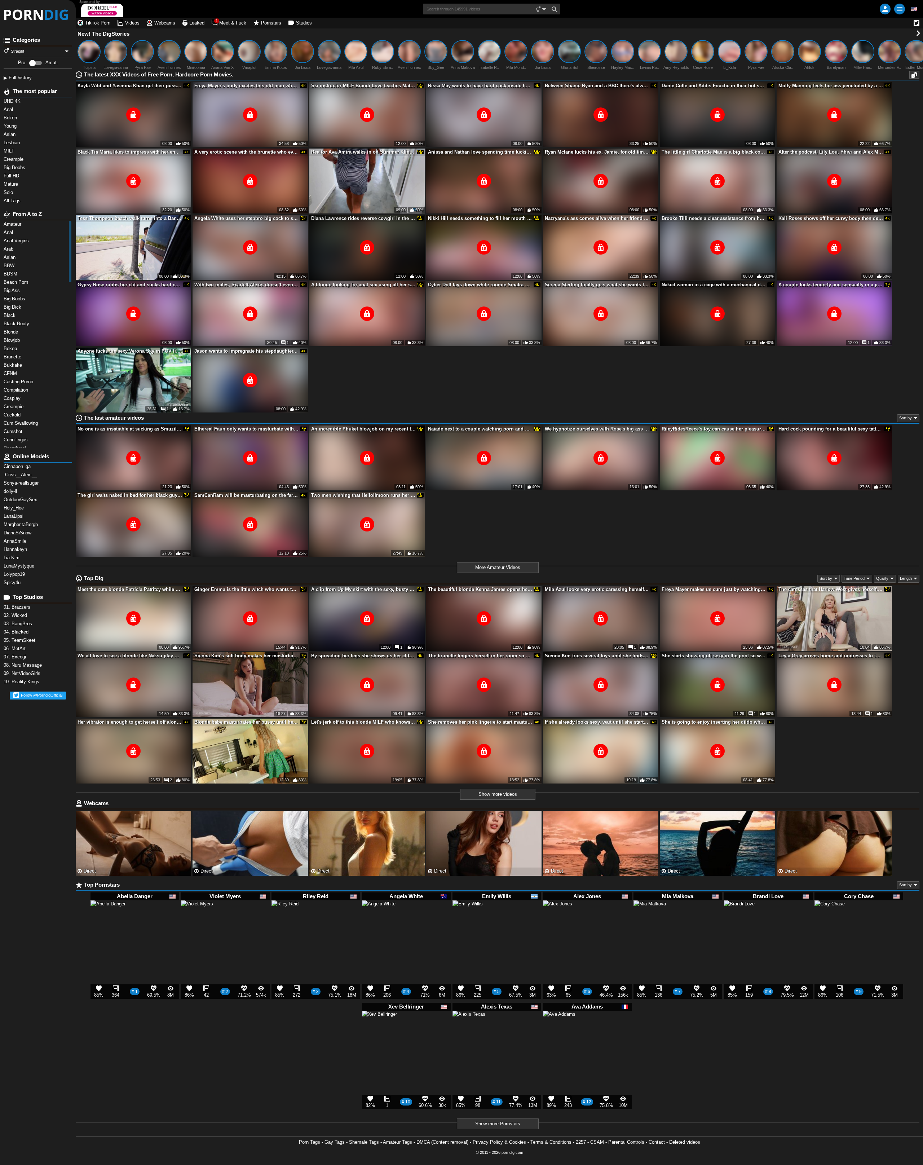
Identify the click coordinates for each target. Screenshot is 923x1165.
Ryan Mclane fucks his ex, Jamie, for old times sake (597, 152)
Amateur (13, 224)
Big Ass (12, 290)
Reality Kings (22, 681)
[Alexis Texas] (468, 1030)
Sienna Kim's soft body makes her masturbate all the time (246, 655)
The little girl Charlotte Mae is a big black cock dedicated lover (714, 152)
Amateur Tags (397, 1142)
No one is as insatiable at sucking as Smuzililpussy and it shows (130, 429)
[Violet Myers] (197, 919)
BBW (10, 265)
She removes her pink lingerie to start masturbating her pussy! (480, 722)
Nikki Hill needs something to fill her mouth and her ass (480, 218)
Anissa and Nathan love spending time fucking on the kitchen (480, 152)
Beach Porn (17, 282)
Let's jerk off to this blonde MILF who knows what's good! (363, 722)
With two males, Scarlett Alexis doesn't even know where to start (246, 284)
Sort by (905, 418)
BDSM (11, 274)
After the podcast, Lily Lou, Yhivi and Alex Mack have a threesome (830, 152)
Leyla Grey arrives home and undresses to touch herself (830, 655)
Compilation (17, 390)
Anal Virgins (17, 240)
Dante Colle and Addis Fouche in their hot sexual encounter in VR (714, 85)
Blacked (17, 632)
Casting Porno (19, 381)
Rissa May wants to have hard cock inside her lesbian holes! (480, 85)
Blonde (11, 332)
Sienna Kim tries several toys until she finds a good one (597, 655)
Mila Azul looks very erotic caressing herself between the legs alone (597, 589)
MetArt (15, 648)
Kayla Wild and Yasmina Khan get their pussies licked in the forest (130, 85)
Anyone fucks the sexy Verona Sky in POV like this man (130, 351)
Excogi (15, 656)
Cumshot (14, 431)
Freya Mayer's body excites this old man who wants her (246, 85)
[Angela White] (379, 920)
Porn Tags (309, 1142)
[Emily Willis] (467, 918)
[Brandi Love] (739, 918)
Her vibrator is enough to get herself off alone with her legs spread (130, 722)
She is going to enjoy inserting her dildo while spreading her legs (714, 722)
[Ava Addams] (559, 1030)
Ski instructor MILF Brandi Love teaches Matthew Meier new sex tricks (363, 85)
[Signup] (885, 9)
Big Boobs (15, 298)
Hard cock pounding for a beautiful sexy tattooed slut (830, 429)
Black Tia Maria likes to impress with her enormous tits (130, 152)
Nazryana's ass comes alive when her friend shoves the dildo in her (597, 218)
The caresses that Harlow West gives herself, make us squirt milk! (830, 589)
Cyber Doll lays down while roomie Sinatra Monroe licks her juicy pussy (480, 284)
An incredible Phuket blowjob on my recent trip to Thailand (363, 429)
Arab (9, 249)
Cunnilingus (16, 439)
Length (906, 578)
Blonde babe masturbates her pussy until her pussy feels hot (246, 722)
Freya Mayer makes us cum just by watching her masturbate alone (714, 589)
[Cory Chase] (829, 918)
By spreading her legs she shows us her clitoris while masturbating (363, 655)
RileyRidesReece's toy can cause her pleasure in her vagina (714, 429)
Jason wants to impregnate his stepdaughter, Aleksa (246, 351)
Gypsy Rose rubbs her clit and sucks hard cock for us (130, 284)
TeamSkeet (20, 640)
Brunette (14, 356)
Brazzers (18, 607)
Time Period (854, 578)
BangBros (19, 623)
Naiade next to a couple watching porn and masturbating (480, 429)
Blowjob (12, 340)
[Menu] (899, 9)
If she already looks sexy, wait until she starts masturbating (597, 722)
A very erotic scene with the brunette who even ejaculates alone (246, 152)
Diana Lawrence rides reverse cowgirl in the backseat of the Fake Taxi (363, 218)
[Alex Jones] (557, 917)
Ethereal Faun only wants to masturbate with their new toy (246, 429)
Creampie (14, 406)
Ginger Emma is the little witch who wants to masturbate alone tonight (246, 589)
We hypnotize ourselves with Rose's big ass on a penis (597, 429)
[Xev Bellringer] (379, 1032)
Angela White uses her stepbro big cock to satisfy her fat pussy (246, 218)
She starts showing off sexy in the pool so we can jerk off (714, 655)
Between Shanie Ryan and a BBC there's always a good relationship (597, 85)
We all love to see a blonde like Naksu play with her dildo (130, 655)
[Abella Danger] (107, 921)
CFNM (11, 373)
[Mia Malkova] (649, 919)
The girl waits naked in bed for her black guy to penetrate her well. (130, 495)
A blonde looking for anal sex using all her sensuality (363, 284)
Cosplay (13, 398)
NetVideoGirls (23, 673)
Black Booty (18, 323)
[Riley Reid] (285, 916)
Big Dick (13, 307)
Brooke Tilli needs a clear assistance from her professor (714, 218)
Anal (9, 232)
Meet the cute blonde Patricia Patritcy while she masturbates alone (130, 589)
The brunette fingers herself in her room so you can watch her (480, 655)
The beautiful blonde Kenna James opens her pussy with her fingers (480, 589)
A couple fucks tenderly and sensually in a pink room (830, 284)
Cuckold (13, 415)
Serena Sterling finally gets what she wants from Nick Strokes (597, 284)
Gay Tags (334, 1142)
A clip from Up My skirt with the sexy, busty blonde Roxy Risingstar (363, 589)
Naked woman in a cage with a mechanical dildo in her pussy (714, 284)
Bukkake (13, 365)
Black (10, 315)
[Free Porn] (38, 14)
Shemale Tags (364, 1142)
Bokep (11, 348)
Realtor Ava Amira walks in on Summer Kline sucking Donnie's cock (363, 152)
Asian (10, 257)
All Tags (13, 200)
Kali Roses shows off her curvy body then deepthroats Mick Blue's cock (830, 218)
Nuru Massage (23, 665)
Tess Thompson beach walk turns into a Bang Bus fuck (130, 218)
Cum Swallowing (22, 423)
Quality (882, 578)
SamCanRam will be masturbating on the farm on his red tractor (246, 495)
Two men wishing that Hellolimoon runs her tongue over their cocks (363, 495)
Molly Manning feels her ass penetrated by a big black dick (830, 85)
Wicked (16, 615)
